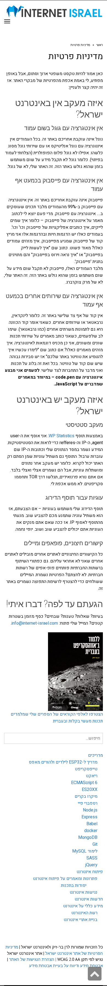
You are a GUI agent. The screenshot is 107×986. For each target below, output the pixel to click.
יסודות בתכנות (73, 885)
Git (94, 844)
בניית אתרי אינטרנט (80, 919)
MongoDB (87, 837)
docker (90, 830)
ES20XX (89, 789)
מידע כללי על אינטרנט (83, 906)
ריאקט (91, 776)
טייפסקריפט (86, 769)
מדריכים (95, 755)
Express (89, 817)
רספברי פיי (87, 803)
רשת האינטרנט (84, 913)
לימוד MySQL (84, 851)
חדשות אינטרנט (89, 899)
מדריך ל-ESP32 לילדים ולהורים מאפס (63, 762)
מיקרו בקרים (86, 796)
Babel (91, 824)
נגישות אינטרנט (83, 892)
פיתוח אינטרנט (90, 871)
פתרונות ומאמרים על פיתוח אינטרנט (65, 878)
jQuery (91, 865)
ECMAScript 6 (84, 782)
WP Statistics (62, 436)
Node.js (90, 810)
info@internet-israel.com (35, 623)
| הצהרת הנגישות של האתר (32, 959)
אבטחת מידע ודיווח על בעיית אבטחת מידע (66, 965)
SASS (91, 858)
